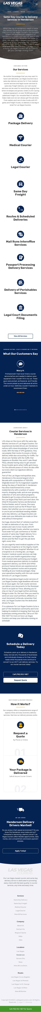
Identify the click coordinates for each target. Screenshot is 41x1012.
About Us (20, 926)
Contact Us (20, 929)
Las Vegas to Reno (20, 988)
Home (9, 12)
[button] (37, 4)
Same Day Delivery (20, 900)
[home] (17, 4)
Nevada (23, 12)
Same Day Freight (20, 903)
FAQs (20, 936)
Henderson (20, 955)
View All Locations (20, 966)
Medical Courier (20, 907)
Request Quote (20, 680)
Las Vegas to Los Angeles (20, 977)
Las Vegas (20, 951)
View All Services (20, 336)
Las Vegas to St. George (20, 984)
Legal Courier (20, 911)
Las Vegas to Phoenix (20, 981)
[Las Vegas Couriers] (20, 870)
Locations (16, 12)
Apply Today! (20, 851)
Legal (20, 1002)
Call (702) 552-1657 (20, 674)
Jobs (20, 940)
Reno (20, 962)
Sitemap (28, 1002)
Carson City (20, 958)
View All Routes (20, 991)
